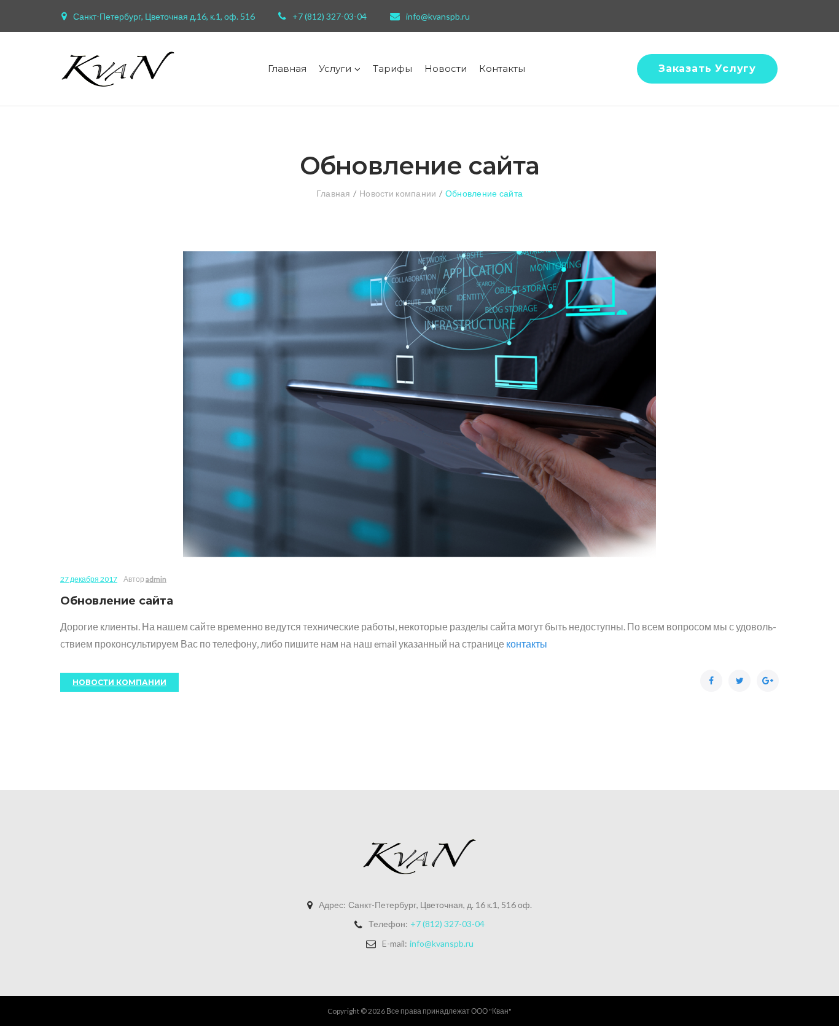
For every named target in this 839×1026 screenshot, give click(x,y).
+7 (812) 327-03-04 (329, 16)
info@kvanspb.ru (438, 16)
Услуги (335, 68)
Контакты (502, 68)
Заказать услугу (707, 68)
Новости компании (397, 193)
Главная (287, 68)
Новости (445, 68)
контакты (526, 643)
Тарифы (392, 68)
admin (156, 579)
